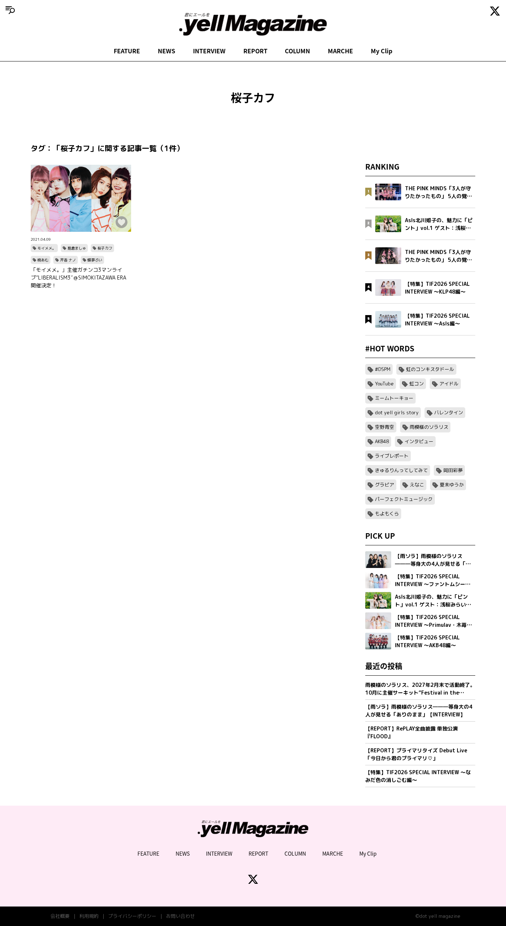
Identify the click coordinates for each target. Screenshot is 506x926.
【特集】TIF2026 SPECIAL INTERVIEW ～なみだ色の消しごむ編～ (418, 776)
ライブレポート (392, 455)
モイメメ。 (46, 248)
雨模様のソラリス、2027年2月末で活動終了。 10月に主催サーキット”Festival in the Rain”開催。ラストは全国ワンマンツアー (420, 688)
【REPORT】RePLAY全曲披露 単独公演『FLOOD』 (411, 732)
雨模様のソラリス (429, 427)
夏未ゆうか (452, 484)
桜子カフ (104, 248)
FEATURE (127, 50)
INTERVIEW (209, 50)
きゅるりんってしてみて (401, 470)
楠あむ (43, 260)
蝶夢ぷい (94, 260)
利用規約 (89, 916)
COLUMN (297, 50)
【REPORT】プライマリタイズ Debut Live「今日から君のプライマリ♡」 (416, 754)
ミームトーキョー (394, 398)
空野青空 (384, 427)
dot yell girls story (397, 412)
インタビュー (419, 441)
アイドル (449, 383)
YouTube (384, 383)
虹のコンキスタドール (430, 369)
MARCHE (340, 50)
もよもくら (387, 513)
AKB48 (382, 441)
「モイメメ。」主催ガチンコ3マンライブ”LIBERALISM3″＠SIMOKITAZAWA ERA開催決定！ (78, 277)
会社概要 (60, 916)
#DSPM (382, 369)
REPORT (255, 50)
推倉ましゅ (76, 248)
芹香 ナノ (68, 260)
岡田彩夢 (453, 470)
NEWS (166, 50)
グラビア (384, 484)
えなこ (417, 484)
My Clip (381, 50)
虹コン (416, 383)
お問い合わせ (180, 916)
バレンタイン (448, 412)
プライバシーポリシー (132, 916)
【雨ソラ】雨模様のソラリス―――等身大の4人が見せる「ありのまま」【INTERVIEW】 (418, 710)
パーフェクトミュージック (404, 499)
